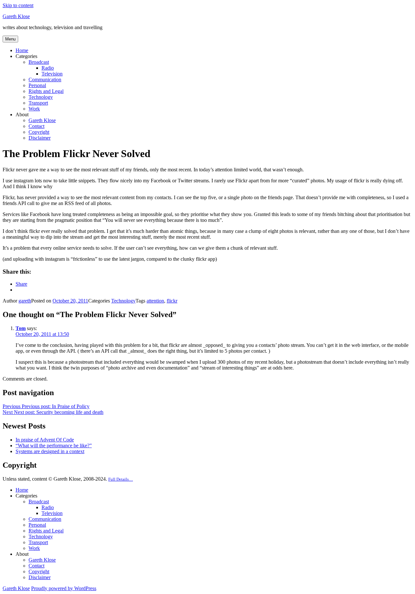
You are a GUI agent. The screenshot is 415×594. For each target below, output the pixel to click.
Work (34, 108)
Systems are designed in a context (50, 451)
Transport (38, 103)
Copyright (39, 132)
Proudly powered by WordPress (63, 588)
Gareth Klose (16, 16)
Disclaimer (40, 138)
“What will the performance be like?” (54, 445)
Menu (10, 39)
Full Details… (120, 479)
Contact (36, 126)
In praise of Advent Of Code (45, 439)
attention (155, 300)
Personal (37, 85)
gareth (24, 300)
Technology (41, 97)
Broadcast (39, 62)
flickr (172, 300)
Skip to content (18, 5)
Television (52, 73)
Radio (48, 68)
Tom (21, 328)
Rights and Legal (46, 91)
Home (22, 50)
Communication (45, 79)
